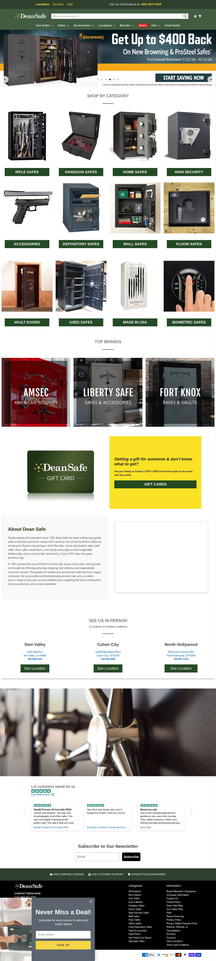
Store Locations (175, 941)
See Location (35, 668)
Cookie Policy (174, 902)
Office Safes (135, 923)
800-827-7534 (151, 4)
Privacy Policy (174, 919)
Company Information (178, 895)
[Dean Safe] (30, 16)
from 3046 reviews (40, 794)
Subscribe (131, 857)
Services (58, 4)
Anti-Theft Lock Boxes (140, 937)
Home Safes (135, 909)
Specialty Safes (137, 941)
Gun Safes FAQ (175, 909)
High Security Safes (139, 912)
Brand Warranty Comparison (181, 891)
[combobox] (116, 16)
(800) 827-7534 (28, 897)
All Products (135, 891)
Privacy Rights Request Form (182, 923)
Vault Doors (135, 934)
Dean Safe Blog (175, 905)
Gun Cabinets (136, 902)
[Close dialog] (91, 901)
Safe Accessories (138, 930)
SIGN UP (63, 945)
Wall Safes (134, 916)
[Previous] (5, 79)
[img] (109, 791)
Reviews (171, 934)
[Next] (210, 79)
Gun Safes (134, 898)
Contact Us (172, 898)
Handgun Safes (137, 905)
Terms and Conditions (178, 944)
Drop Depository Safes (140, 927)
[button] (25, 813)
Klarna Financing (175, 916)
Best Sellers (135, 895)
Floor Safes (134, 919)
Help (70, 4)
